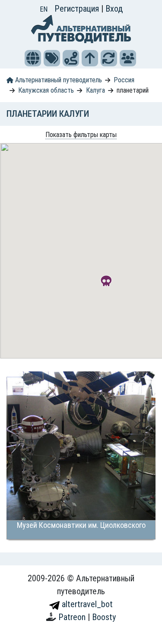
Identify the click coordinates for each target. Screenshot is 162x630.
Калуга (95, 90)
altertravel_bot (86, 604)
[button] (32, 58)
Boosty (104, 617)
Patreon (73, 617)
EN (44, 9)
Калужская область (46, 90)
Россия (124, 80)
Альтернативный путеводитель (57, 80)
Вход (114, 8)
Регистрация (77, 8)
